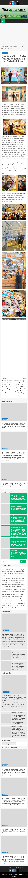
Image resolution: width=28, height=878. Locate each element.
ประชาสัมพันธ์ (5, 419)
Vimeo (11, 867)
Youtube (6, 867)
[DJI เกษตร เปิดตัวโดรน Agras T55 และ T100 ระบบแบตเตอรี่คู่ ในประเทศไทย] (6, 655)
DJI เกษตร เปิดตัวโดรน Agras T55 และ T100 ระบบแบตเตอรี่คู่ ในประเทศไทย (18, 656)
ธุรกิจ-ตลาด (13, 506)
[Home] (3, 21)
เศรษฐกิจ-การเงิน (14, 495)
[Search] (26, 21)
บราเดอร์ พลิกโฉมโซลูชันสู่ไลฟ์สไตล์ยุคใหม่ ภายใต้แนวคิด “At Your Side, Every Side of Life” (18, 510)
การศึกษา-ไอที (6, 691)
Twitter (22, 867)
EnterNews (21, 874)
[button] (6, 21)
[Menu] (6, 21)
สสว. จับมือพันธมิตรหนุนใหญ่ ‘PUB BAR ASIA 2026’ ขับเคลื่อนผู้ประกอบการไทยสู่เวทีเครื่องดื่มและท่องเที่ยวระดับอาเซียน (14, 606)
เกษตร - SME (6, 630)
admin (4, 65)
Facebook (16, 867)
